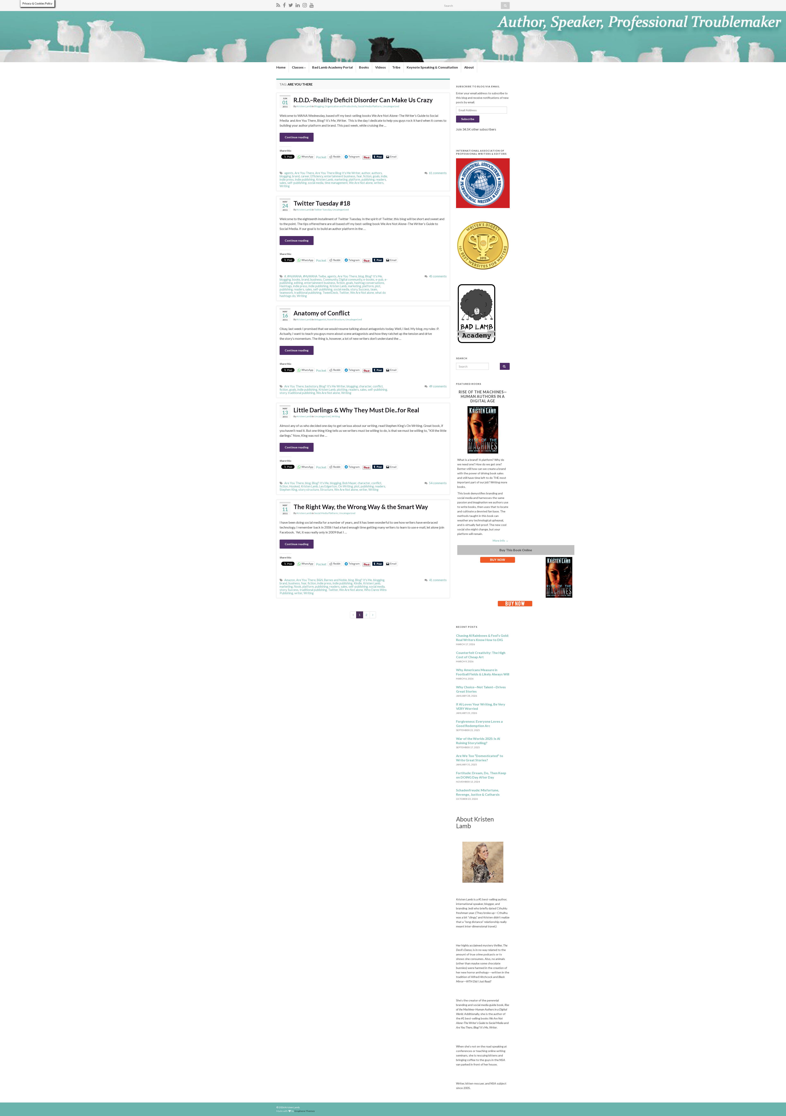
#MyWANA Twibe (314, 276)
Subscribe (467, 119)
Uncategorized (391, 106)
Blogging (319, 106)
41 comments (438, 580)
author (365, 173)
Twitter (344, 292)
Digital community (350, 279)
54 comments (438, 483)
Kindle (358, 583)
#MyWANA (294, 276)
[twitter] (290, 4)
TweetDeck (330, 292)
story (353, 289)
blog (361, 276)
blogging (285, 176)
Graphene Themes (304, 1111)
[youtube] (311, 4)
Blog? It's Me (373, 276)
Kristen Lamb (304, 106)
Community (330, 279)
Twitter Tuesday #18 (322, 203)
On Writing (345, 486)
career (305, 176)
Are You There (304, 173)
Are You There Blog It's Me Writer (337, 173)
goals (376, 176)
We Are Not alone (361, 182)
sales (283, 182)
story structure (308, 489)
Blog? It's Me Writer (332, 386)
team (373, 289)
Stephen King (288, 489)
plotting (342, 389)
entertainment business (339, 176)
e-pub (379, 279)
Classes (298, 67)
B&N (320, 580)
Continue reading (296, 137)
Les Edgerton (328, 486)
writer (363, 489)
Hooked (294, 486)
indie (384, 176)
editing (298, 283)
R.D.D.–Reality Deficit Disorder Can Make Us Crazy (363, 100)
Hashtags (286, 286)
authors (377, 173)
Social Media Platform (370, 106)
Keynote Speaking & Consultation (432, 67)
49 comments (438, 386)
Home (281, 67)
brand (296, 176)
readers (381, 179)
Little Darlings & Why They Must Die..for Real (356, 410)
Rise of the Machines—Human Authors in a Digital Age (483, 396)
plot (377, 286)
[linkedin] (298, 4)
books (296, 279)
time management (336, 182)
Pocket (321, 157)
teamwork (286, 292)
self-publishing (297, 182)
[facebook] (284, 4)
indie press (287, 179)
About (469, 67)
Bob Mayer (349, 483)
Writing (285, 186)
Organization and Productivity (341, 106)
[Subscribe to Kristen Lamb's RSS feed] (278, 4)
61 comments (438, 173)
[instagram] (305, 4)
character (365, 386)
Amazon (289, 580)
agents (288, 173)
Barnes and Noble (335, 580)
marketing (341, 179)
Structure (326, 489)
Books (364, 67)
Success (364, 289)
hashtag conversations (369, 283)
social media (315, 182)
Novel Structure (335, 319)
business (316, 279)
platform (354, 179)
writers (379, 182)
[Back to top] (777, 1107)
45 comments (438, 276)
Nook (297, 586)
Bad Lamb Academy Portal (332, 67)
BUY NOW (497, 559)
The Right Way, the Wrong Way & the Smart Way (361, 506)
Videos (380, 67)
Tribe (396, 67)
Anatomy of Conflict (322, 313)
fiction (367, 176)
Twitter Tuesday (322, 209)
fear (359, 176)
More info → (500, 540)
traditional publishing (307, 292)
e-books (368, 279)
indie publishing (305, 179)
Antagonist (320, 319)
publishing (368, 179)
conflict (378, 386)
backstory (311, 386)
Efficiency (317, 176)
